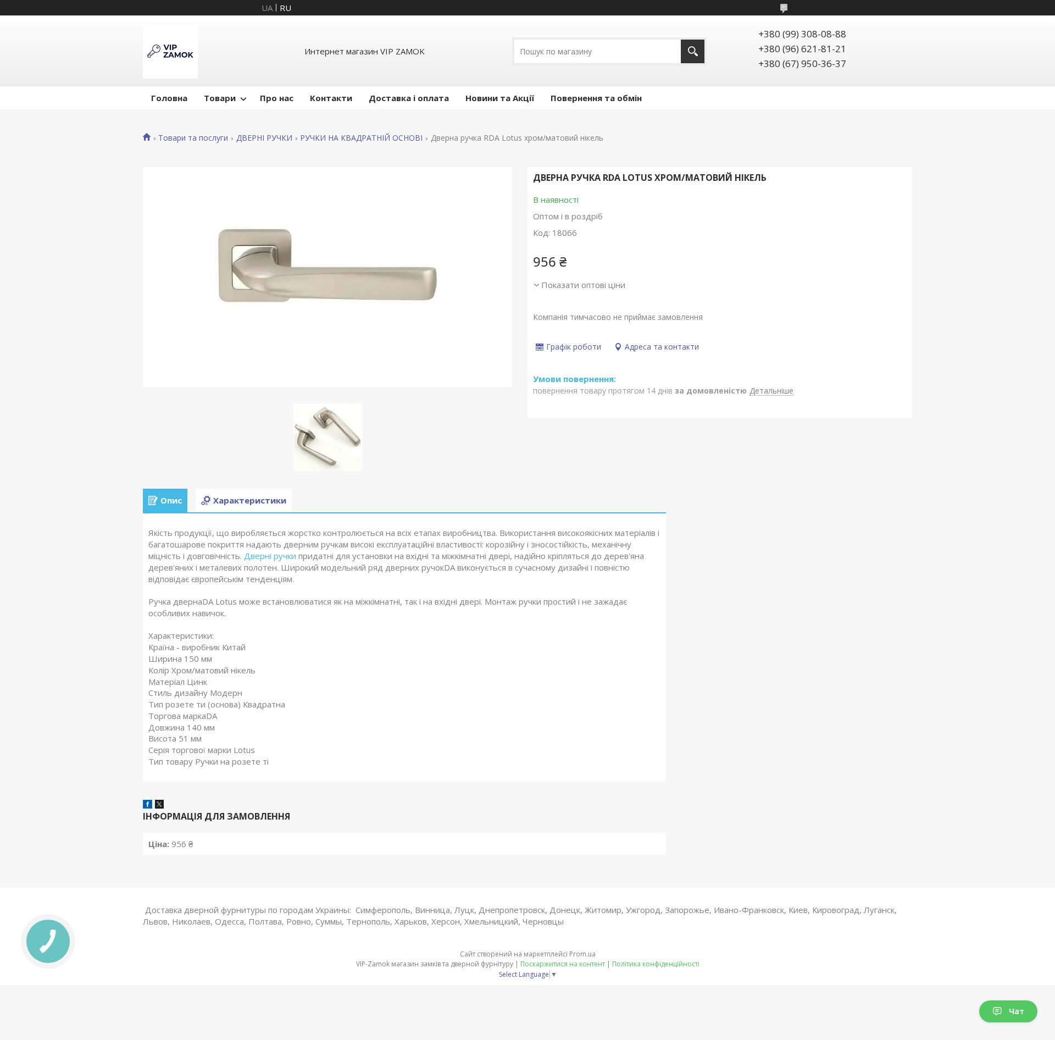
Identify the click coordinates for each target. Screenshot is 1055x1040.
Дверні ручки (270, 555)
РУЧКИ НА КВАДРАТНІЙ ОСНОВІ (361, 138)
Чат (1016, 1011)
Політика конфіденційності (655, 964)
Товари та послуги (193, 138)
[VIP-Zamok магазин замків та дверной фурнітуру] (170, 51)
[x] (159, 805)
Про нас (276, 97)
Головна (169, 97)
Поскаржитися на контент (562, 964)
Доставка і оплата (409, 97)
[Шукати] (692, 51)
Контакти (331, 97)
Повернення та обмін (596, 97)
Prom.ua (582, 954)
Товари (220, 97)
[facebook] (147, 805)
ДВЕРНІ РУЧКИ (264, 138)
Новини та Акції (499, 97)
